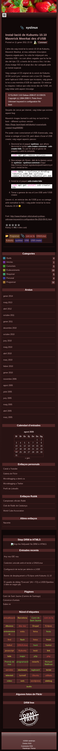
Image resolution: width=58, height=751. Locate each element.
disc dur (22, 626)
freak (48, 639)
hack (35, 645)
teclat (48, 670)
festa (48, 631)
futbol (9, 645)
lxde (9, 656)
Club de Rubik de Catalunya (15, 506)
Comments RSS (27, 746)
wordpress (35, 681)
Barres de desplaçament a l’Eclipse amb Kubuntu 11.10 (28, 576)
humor (49, 645)
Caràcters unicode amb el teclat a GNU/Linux (23, 563)
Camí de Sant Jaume (35, 619)
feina (35, 631)
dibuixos (9, 626)
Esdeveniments (13, 270)
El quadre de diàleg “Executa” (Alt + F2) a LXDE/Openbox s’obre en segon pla (29, 583)
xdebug (48, 681)
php (48, 656)
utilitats (48, 675)
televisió (9, 675)
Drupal (35, 626)
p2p (35, 656)
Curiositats (11, 266)
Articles (9, 262)
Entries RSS (27, 743)
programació (22, 662)
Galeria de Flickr (10, 474)
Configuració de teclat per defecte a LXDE (22, 569)
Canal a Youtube (10, 469)
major (22, 656)
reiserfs (35, 662)
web (22, 681)
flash (22, 639)
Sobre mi (7, 604)
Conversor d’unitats (11, 600)
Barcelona (22, 618)
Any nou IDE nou (11, 556)
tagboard (35, 670)
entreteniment (9, 632)
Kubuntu (22, 650)
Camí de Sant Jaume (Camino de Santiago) (21, 596)
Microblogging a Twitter (13, 483)
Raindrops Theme (29, 748)
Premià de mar (9, 663)
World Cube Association (13, 511)
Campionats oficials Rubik (14, 501)
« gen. (27, 458)
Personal (10, 278)
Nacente (6, 523)
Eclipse (48, 626)
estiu (22, 631)
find (9, 639)
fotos (35, 639)
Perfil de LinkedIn (10, 489)
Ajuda (8, 258)
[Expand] (4, 15)
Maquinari (10, 274)
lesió (35, 650)
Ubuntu (35, 675)
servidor (9, 670)
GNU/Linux (22, 645)
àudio (29, 686)
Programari (11, 282)
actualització (9, 618)
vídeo (9, 681)
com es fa (48, 618)
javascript (9, 650)
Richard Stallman (48, 663)
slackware (22, 670)
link (48, 650)
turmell (22, 675)
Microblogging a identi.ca (14, 479)
